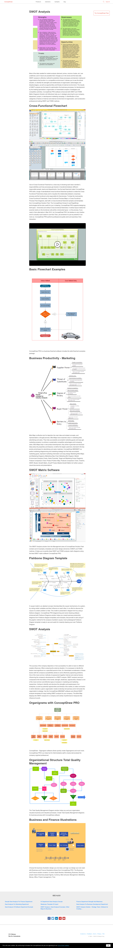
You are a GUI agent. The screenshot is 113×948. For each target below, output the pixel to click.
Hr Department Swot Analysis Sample (52, 901)
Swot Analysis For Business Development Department (92, 904)
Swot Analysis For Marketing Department (17, 904)
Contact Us (83, 934)
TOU (103, 934)
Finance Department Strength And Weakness (89, 901)
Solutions (47, 2)
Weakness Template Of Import (49, 904)
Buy (65, 2)
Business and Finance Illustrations (53, 820)
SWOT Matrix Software (44, 470)
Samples (57, 2)
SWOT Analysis (39, 11)
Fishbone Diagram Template (48, 558)
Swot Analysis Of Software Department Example (19, 907)
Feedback (89, 934)
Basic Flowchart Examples (47, 269)
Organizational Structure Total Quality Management (55, 761)
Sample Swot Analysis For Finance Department (18, 901)
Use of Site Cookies (63, 945)
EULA (94, 934)
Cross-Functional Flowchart (48, 106)
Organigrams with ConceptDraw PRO (54, 703)
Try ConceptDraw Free (102, 13)
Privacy (99, 934)
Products (38, 2)
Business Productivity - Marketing (52, 358)
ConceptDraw (8, 2)
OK (108, 945)
